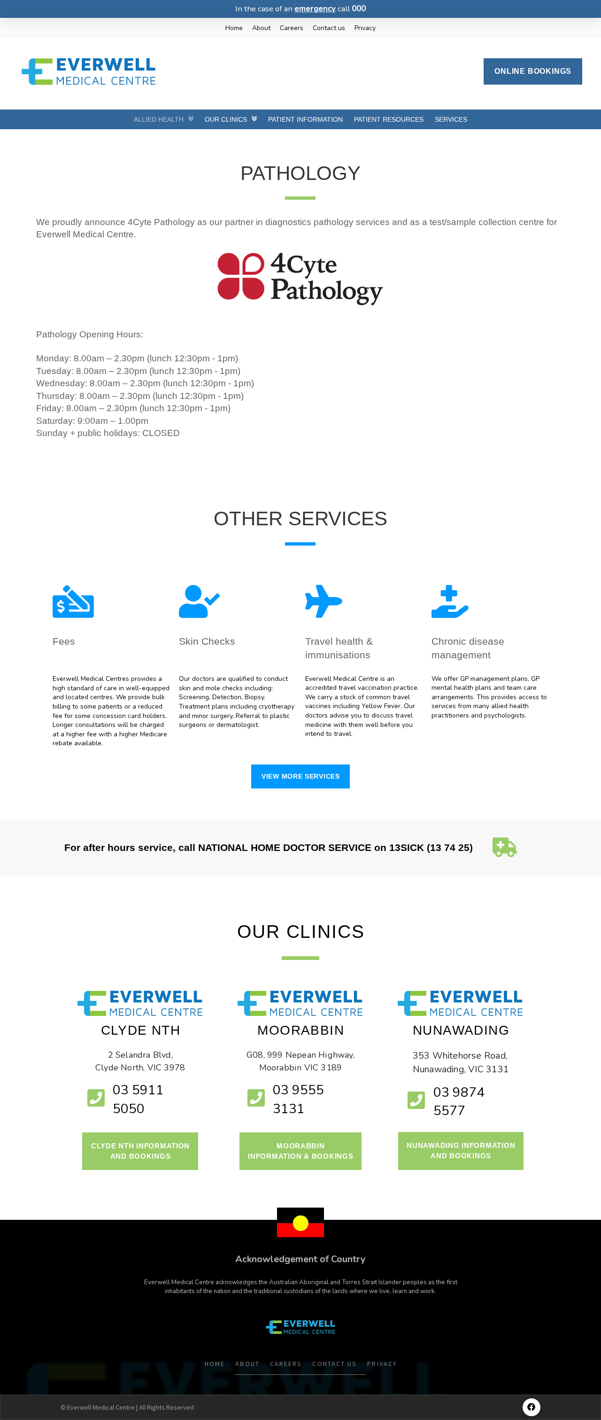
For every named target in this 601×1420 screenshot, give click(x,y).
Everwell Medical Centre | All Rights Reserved (130, 1407)
